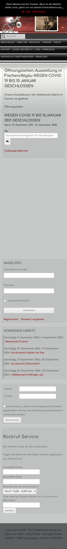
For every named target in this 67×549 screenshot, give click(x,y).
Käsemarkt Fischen (17, 341)
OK (23, 11)
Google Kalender (18, 151)
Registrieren (11, 319)
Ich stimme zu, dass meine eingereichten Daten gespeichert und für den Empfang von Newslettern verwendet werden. (33, 410)
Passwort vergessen (33, 319)
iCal (6, 151)
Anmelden (41, 57)
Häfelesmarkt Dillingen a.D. (27, 375)
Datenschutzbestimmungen (17, 57)
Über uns (22, 42)
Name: (12, 467)
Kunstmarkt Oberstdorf (25, 363)
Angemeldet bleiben (19, 301)
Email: (12, 477)
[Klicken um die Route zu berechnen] (7, 141)
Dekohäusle (8, 42)
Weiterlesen (39, 11)
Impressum (48, 49)
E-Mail (8, 396)
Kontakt (5, 49)
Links (37, 49)
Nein (28, 11)
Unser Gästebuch (22, 49)
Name (8, 389)
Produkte (34, 42)
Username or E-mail (15, 269)
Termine (46, 42)
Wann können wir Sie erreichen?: (21, 487)
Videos (57, 42)
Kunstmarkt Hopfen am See (27, 352)
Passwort (9, 285)
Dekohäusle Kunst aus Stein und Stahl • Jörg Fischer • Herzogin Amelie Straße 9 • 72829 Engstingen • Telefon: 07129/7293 (33, 534)
